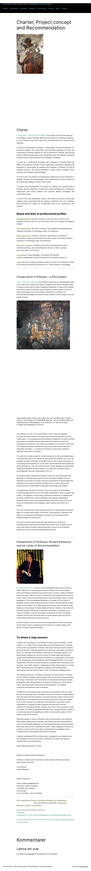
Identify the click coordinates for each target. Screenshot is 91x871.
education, (20, 805)
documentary (37, 805)
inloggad (31, 854)
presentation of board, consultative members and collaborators (44, 800)
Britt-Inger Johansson (24, 245)
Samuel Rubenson (23, 219)
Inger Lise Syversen (24, 236)
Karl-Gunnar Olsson (24, 228)
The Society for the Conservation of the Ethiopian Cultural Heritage (27, 4)
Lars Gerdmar (22, 255)
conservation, (62, 803)
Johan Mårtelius (22, 262)
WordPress (84, 866)
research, (28, 805)
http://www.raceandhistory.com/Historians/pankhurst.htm (50, 815)
